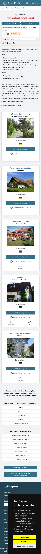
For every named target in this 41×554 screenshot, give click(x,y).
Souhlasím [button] (25, 537)
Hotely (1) (21, 411)
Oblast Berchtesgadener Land (13, 60)
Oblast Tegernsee (32, 60)
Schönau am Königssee (20, 62)
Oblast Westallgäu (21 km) (21, 455)
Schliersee (6, 62)
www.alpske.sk (27, 18)
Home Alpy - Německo (20, 468)
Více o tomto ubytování (20, 149)
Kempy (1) (21, 419)
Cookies (8, 522)
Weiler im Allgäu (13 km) (21, 443)
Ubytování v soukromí (10, 78)
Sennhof (20, 278)
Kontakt (7, 492)
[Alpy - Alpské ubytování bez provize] (11, 3)
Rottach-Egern (33, 65)
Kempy (20, 76)
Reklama (8, 495)
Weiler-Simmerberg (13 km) (21, 439)
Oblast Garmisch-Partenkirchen (13, 67)
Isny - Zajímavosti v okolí (12, 105)
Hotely (5, 76)
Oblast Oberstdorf (9, 65)
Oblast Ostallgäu (8, 69)
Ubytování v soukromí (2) (21, 423)
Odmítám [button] (24, 542)
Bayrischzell (21, 65)
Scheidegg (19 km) (21, 447)
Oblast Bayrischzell (9, 58)
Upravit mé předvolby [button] (25, 546)
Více (17, 69)
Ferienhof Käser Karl (20, 222)
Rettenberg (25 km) (21, 459)
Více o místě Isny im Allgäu (13, 101)
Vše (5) (21, 407)
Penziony (12, 76)
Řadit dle (6, 39)
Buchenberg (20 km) (21, 451)
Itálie (7, 544)
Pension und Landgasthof (20, 168)
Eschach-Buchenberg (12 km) (21, 435)
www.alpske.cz (13, 18)
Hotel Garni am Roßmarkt (20, 334)
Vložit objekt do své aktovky (22, 154)
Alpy (6, 540)
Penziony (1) (21, 415)
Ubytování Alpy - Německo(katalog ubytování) (20, 474)
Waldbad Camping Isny (20, 114)
